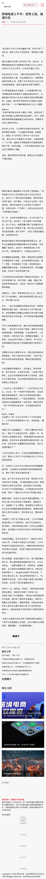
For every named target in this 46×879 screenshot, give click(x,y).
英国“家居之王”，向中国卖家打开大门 (16, 667)
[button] (42, 5)
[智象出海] (5, 5)
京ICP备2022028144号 (31, 876)
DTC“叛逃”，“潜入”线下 (11, 655)
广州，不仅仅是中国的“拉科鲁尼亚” (15, 674)
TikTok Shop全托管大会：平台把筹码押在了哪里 (20, 663)
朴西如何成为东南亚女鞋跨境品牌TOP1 (17, 670)
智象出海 (20, 874)
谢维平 (16, 636)
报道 (3, 22)
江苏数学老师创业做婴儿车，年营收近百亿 (18, 659)
